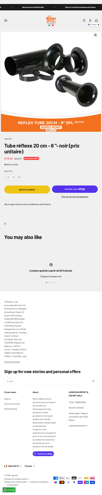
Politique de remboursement (16, 479)
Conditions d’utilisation (39, 482)
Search (7, 398)
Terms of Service (12, 404)
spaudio (8, 138)
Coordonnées (12, 485)
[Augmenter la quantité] (19, 177)
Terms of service (12, 361)
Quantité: (8, 171)
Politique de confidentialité (15, 482)
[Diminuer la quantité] (8, 177)
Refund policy (10, 408)
